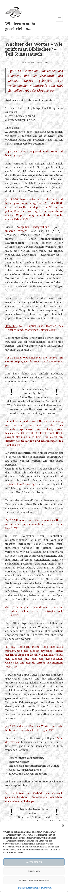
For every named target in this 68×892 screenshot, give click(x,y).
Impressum (46, 887)
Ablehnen (34, 871)
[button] (63, 825)
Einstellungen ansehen (34, 880)
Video (32, 62)
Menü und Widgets (59, 21)
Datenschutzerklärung (28, 887)
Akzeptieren (34, 862)
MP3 (39, 62)
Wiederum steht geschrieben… (20, 26)
